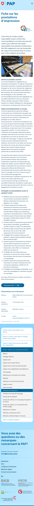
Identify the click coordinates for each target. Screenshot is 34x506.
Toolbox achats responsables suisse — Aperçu (14, 331)
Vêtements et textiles (9, 409)
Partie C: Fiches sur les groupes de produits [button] (15, 349)
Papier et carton (7, 384)
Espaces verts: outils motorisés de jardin (14, 366)
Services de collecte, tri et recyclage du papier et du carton (17, 400)
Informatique (7, 372)
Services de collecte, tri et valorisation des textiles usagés (15, 405)
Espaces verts (7, 359)
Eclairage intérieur (8, 356)
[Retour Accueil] (2, 3)
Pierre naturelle (7, 387)
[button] (32, 3)
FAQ (2, 464)
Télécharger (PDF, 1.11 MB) (11, 285)
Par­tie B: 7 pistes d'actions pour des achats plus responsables (15, 344)
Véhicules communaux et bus (11, 413)
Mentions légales (6, 469)
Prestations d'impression (10, 390)
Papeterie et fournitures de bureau (13, 381)
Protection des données (8, 472)
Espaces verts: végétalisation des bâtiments (15, 369)
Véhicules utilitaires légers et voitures (14, 416)
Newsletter (4, 461)
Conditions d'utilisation (8, 466)
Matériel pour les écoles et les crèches (14, 375)
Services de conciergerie (10, 396)
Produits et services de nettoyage (13, 393)
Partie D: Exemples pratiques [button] (11, 419)
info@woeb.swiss (9, 453)
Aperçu (5, 353)
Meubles (5, 378)
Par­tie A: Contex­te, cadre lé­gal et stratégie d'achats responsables (15, 337)
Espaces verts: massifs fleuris (11, 363)
